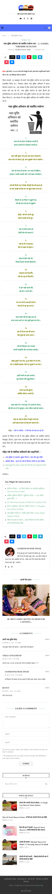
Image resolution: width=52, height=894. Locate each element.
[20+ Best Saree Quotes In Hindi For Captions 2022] (26, 600)
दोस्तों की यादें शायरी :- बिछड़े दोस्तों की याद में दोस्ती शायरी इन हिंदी (33, 858)
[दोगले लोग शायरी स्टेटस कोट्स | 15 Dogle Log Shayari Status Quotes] (9, 806)
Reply (47, 639)
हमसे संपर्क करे (22, 879)
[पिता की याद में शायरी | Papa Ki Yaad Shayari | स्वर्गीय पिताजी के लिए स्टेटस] (9, 831)
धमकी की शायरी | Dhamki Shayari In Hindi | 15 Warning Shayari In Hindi (33, 843)
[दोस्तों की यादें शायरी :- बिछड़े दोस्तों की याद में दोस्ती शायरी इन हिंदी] (9, 860)
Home (4, 36)
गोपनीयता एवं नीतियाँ (42, 879)
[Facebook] (24, 18)
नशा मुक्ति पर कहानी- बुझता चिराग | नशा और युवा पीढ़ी (24, 457)
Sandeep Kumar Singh (23, 49)
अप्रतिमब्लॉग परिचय (10, 879)
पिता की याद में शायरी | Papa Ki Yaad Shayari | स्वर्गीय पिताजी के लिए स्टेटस (32, 828)
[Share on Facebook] (18, 57)
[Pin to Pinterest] (29, 57)
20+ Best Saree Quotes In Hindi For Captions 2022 (26, 502)
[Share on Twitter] (23, 57)
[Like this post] (13, 57)
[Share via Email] (12, 62)
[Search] (45, 27)
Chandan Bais (39, 885)
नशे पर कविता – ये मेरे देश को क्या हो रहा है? (29, 431)
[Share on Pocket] (6, 62)
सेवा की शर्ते (31, 879)
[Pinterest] (31, 18)
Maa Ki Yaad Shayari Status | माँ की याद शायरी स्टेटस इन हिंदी (24, 817)
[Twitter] (28, 18)
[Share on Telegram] (40, 57)
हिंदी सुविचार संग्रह (16, 36)
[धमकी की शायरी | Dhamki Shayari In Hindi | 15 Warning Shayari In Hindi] (9, 845)
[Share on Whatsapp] (34, 57)
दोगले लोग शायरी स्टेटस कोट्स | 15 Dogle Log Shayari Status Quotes (33, 804)
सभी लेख (26, 882)
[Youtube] (21, 18)
